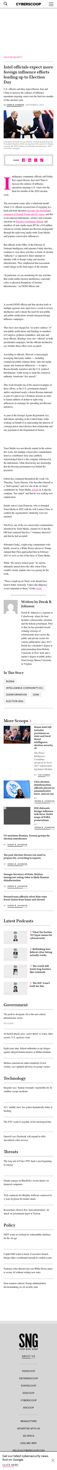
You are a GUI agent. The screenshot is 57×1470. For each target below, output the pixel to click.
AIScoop (28, 1407)
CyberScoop (29, 1400)
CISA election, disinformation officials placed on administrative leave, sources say (44, 788)
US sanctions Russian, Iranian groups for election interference (27, 837)
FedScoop (28, 1370)
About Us (28, 1356)
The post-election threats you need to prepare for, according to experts (24, 856)
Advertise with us (28, 1428)
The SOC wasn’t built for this (40, 984)
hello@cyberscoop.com (29, 1450)
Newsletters (29, 1421)
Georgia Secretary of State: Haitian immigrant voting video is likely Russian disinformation (26, 877)
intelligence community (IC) (24, 687)
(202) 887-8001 (28, 1443)
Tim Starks (44, 774)
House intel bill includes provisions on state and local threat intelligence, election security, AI (43, 737)
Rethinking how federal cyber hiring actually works (41, 952)
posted (34, 489)
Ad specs (28, 1435)
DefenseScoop (28, 1378)
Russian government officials (29, 221)
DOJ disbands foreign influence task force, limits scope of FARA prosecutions (43, 814)
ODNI (36, 694)
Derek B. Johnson (15, 105)
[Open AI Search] (10, 3)
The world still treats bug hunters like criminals (40, 969)
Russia (10, 681)
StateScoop (28, 1385)
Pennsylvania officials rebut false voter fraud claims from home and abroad (25, 898)
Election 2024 (14, 701)
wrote (39, 588)
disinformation (16, 694)
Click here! (10, 1464)
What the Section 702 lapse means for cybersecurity (41, 935)
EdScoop (28, 1392)
